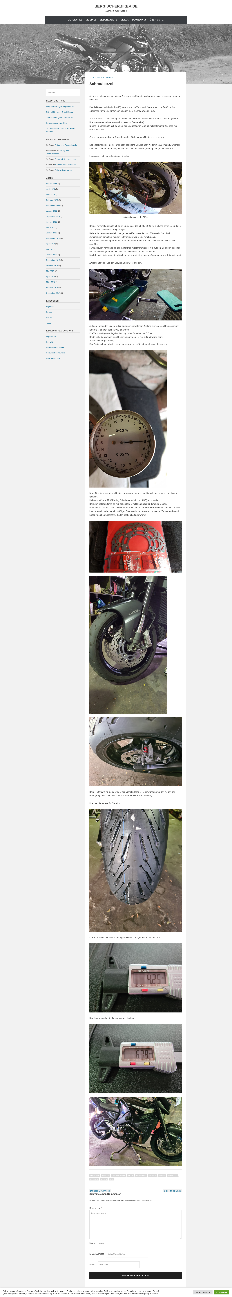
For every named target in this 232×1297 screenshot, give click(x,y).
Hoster (49, 317)
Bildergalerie (108, 20)
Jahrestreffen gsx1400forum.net (59, 117)
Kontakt (49, 342)
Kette (130, 1176)
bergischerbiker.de (116, 6)
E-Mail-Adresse (97, 1254)
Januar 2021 (51, 211)
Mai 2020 (50, 227)
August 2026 (51, 183)
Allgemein (94, 1176)
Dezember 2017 (53, 293)
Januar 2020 (51, 233)
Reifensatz (172, 1176)
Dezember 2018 (53, 260)
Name (93, 1243)
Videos (125, 20)
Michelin (152, 1176)
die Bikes (91, 20)
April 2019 (50, 244)
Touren (49, 323)
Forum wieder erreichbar (56, 123)
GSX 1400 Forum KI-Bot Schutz (59, 112)
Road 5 (104, 1179)
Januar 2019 (51, 255)
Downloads (139, 20)
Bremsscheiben (118, 1176)
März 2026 (50, 194)
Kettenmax (141, 1176)
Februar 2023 (52, 200)
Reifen (162, 1176)
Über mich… (157, 20)
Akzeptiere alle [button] (221, 1292)
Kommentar (95, 1208)
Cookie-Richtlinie (53, 358)
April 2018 (50, 277)
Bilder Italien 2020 (172, 1191)
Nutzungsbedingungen (55, 353)
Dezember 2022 (53, 205)
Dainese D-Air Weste (100, 1191)
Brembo (105, 1176)
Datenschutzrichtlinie (55, 347)
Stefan (109, 77)
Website (93, 1264)
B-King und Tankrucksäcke (66, 145)
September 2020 (53, 216)
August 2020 (51, 222)
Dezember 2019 (53, 238)
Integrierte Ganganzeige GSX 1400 (61, 106)
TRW (111, 1179)
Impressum (51, 336)
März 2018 (50, 282)
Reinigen (94, 1179)
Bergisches (75, 20)
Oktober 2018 (52, 266)
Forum (49, 312)
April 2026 (50, 189)
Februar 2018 (52, 287)
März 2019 (50, 249)
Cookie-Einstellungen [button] (203, 1292)
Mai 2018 (50, 271)
